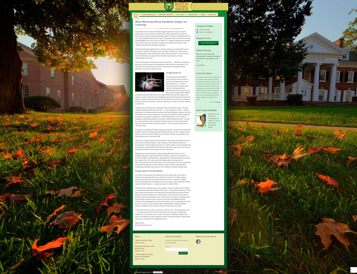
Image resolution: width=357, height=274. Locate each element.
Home (135, 14)
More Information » (208, 43)
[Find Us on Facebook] (198, 241)
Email (168, 247)
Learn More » (200, 65)
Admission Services (166, 14)
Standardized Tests (178, 28)
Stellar (220, 271)
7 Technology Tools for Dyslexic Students (144, 255)
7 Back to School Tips (143, 240)
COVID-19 (161, 28)
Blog (202, 14)
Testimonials (192, 14)
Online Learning (169, 28)
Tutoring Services (149, 14)
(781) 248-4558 (204, 30)
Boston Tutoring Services (143, 225)
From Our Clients (204, 73)
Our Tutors (181, 14)
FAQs (136, 17)
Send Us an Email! (205, 32)
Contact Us (212, 14)
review (145, 31)
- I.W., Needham (214, 102)
